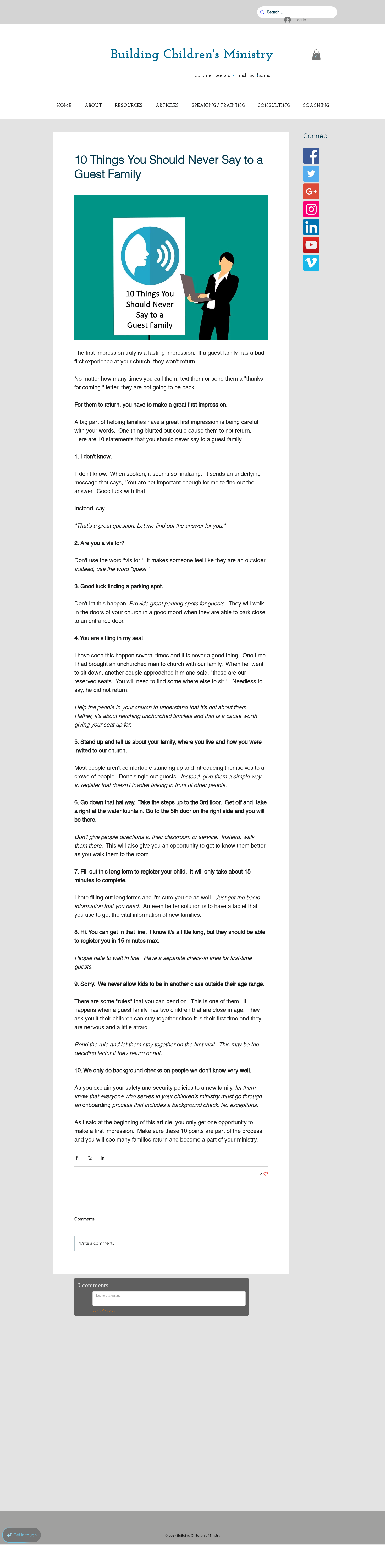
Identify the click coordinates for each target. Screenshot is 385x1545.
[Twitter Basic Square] (311, 174)
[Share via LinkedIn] (102, 1157)
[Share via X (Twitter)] (89, 1157)
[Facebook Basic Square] (311, 156)
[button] (316, 54)
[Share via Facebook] (76, 1157)
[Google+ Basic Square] (311, 191)
